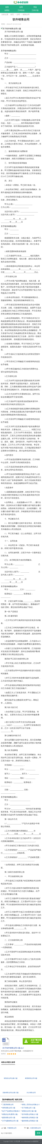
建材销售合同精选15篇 (30, 1121)
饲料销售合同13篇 (8, 1108)
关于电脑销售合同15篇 (10, 1121)
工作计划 (35, 10)
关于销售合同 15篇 (28, 1108)
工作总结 (21, 10)
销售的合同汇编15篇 (29, 1111)
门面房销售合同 (7, 1104)
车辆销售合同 (11, 1128)
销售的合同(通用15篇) (10, 1114)
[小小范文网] (21, 2)
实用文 (7, 10)
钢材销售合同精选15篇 (30, 1117)
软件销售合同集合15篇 (30, 1114)
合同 (21, 7)
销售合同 (26, 14)
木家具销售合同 (35, 1128)
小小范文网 (17, 1141)
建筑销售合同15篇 (8, 1117)
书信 (35, 7)
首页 (7, 7)
